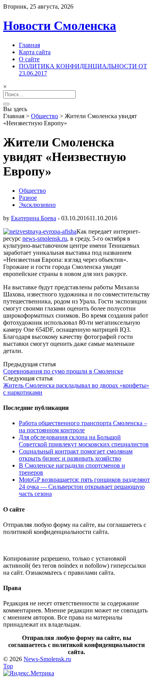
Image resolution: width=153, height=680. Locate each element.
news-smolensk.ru (44, 238)
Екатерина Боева (33, 218)
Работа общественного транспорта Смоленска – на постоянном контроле (83, 426)
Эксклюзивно (37, 204)
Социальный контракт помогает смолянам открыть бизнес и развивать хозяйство (76, 455)
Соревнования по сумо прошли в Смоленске (63, 371)
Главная (29, 45)
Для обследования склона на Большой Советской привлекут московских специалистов (84, 441)
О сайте (29, 59)
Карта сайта (35, 52)
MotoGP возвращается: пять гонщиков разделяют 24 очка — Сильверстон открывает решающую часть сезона (84, 486)
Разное (28, 197)
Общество (44, 116)
